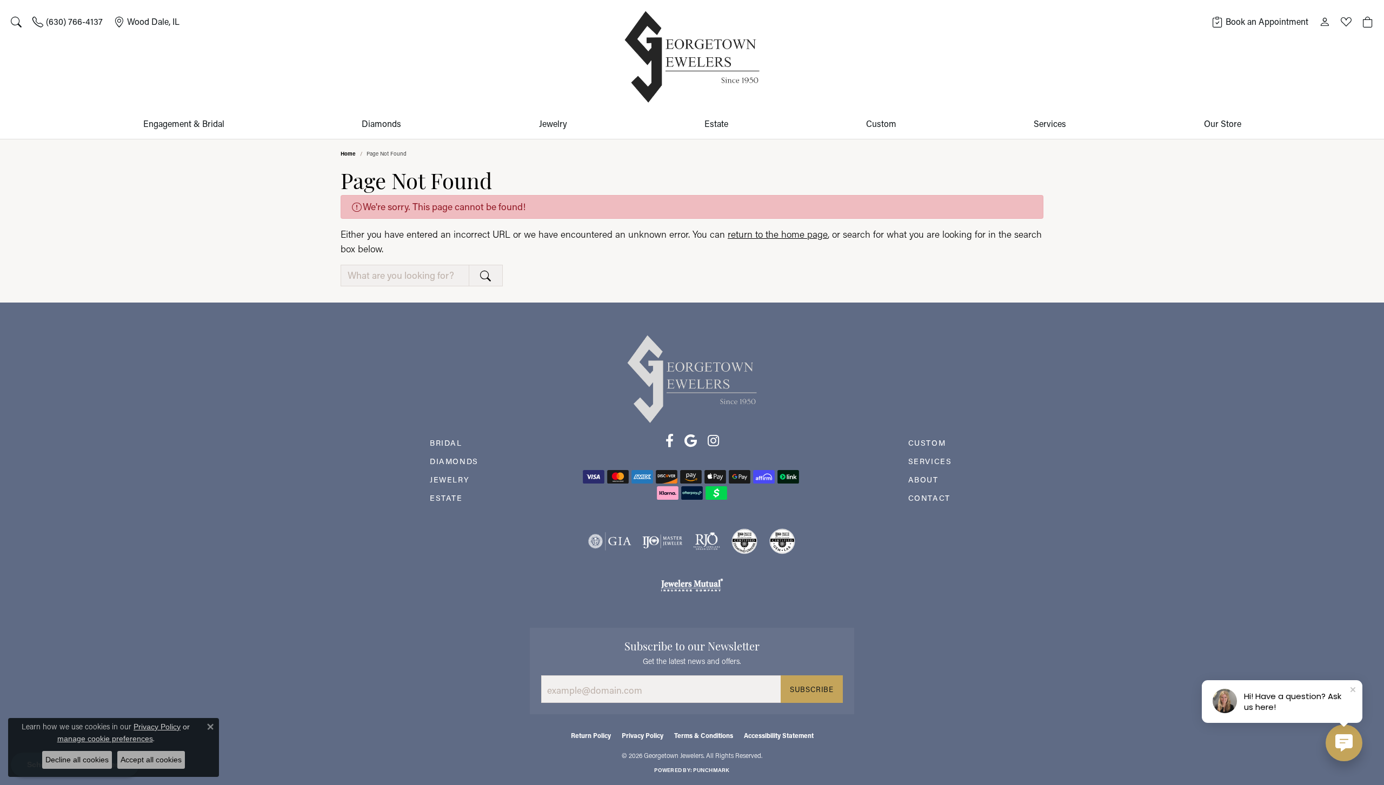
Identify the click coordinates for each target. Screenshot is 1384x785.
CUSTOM (927, 443)
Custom (881, 123)
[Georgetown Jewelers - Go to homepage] (692, 378)
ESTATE (446, 498)
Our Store (1222, 123)
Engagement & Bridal (183, 123)
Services (1050, 123)
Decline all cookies (77, 759)
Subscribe (812, 689)
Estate (716, 123)
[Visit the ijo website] (662, 541)
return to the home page (778, 234)
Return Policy (591, 735)
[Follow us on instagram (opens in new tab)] (713, 440)
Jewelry (553, 123)
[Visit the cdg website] (744, 541)
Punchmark (711, 770)
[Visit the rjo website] (706, 541)
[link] (67, 21)
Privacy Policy (642, 735)
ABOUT (923, 479)
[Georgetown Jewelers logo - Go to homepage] (692, 57)
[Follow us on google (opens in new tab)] (690, 440)
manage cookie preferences (105, 738)
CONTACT (929, 498)
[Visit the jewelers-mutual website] (692, 584)
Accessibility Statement (779, 735)
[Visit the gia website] (609, 541)
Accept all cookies (151, 759)
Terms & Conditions (703, 735)
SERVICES (930, 461)
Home (348, 153)
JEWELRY (449, 479)
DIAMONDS (454, 461)
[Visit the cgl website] (782, 541)
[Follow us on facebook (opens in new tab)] (670, 440)
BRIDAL (446, 443)
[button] (16, 21)
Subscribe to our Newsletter (692, 645)
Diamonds (381, 123)
